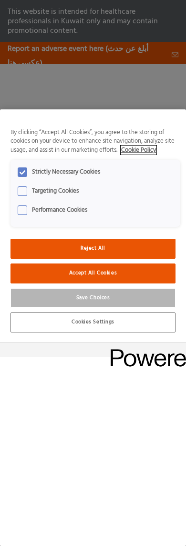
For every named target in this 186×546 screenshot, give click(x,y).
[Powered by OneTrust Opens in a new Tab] (145, 351)
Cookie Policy (138, 150)
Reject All (93, 248)
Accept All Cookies (93, 273)
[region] (93, 327)
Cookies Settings (93, 322)
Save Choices (93, 298)
